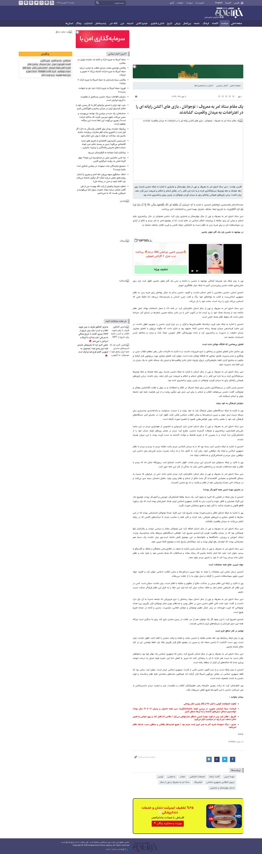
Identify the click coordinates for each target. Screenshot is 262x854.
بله (26, 3)
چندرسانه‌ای (100, 23)
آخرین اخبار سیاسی (117, 54)
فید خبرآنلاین (52, 3)
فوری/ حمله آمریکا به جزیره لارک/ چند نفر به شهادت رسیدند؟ (102, 90)
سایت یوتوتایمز (64, 71)
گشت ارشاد (214, 776)
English (218, 2)
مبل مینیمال (44, 64)
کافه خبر (113, 23)
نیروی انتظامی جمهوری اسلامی (220, 782)
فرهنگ (206, 23)
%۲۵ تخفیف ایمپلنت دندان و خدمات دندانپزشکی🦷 (168, 810)
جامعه (197, 23)
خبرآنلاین (223, 13)
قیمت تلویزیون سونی (61, 64)
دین (122, 23)
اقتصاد (215, 23)
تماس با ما (200, 2)
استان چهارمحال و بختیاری (222, 788)
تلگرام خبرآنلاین (47, 3)
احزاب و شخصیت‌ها (203, 85)
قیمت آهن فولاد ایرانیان (59, 68)
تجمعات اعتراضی (197, 776)
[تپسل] (134, 66)
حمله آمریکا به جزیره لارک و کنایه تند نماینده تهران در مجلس (102, 61)
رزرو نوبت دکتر (48, 75)
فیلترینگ (198, 782)
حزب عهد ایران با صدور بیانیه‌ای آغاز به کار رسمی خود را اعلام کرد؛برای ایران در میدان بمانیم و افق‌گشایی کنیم (101, 106)
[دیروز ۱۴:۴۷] (119, 331)
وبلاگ (78, 23)
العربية (228, 2)
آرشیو (172, 2)
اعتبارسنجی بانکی (39, 68)
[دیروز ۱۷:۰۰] (119, 349)
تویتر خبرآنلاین (36, 3)
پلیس (160, 776)
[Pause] (192, 271)
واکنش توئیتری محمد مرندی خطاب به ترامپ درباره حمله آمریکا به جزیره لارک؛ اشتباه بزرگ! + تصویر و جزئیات (103, 71)
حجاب (182, 776)
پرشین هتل (32, 64)
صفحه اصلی (236, 23)
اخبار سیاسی (221, 85)
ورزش (177, 23)
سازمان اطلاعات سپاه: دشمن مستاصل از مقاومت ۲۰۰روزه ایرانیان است (103, 98)
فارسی (236, 2)
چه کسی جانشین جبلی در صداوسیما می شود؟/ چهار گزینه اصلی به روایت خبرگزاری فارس (102, 159)
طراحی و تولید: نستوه (114, 849)
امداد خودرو (31, 71)
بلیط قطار (26, 68)
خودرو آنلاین (142, 23)
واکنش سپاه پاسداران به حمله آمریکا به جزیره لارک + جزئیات (102, 81)
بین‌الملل (187, 23)
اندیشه (130, 23)
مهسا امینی (229, 776)
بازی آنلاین (45, 61)
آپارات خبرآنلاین (31, 3)
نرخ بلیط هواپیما (63, 75)
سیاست (224, 23)
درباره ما (189, 2)
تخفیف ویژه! (161, 269)
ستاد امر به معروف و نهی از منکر (174, 782)
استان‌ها (69, 23)
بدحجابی (171, 776)
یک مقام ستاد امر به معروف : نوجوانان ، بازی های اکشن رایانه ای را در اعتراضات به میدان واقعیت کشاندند (189, 109)
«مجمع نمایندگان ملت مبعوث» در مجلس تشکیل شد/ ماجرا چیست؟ (101, 167)
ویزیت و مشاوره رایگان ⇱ (168, 823)
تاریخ (169, 23)
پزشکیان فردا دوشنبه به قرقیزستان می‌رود (107, 152)
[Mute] (197, 271)
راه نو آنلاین (56, 61)
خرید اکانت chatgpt (47, 71)
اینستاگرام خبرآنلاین (41, 3)
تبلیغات (180, 2)
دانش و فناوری (157, 23)
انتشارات (88, 23)
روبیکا (21, 3)
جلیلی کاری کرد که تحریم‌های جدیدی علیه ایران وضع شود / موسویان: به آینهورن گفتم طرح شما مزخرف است (92, 348)
